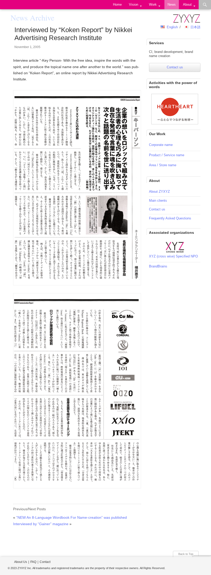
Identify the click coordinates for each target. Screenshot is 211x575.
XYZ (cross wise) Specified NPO (173, 256)
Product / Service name (166, 155)
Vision (133, 4)
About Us (20, 562)
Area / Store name (162, 165)
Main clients (158, 200)
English (172, 27)
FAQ (33, 562)
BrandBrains (158, 266)
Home (117, 4)
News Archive (32, 17)
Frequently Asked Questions (170, 218)
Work (153, 4)
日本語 (195, 27)
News (172, 4)
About (187, 4)
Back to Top (185, 553)
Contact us (175, 67)
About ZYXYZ (159, 191)
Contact (45, 562)
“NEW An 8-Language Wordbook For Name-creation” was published (71, 517)
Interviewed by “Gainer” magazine (40, 524)
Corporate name (161, 145)
